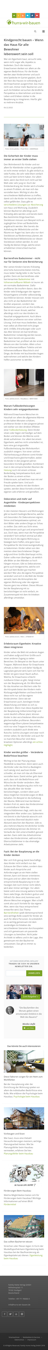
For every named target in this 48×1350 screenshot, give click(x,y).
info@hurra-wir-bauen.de (19, 1304)
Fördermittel (10, 1204)
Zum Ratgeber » (30, 996)
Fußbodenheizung (18, 429)
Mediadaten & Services (31, 1337)
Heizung (8, 470)
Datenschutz (19, 1340)
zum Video (30, 1028)
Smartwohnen (14, 1337)
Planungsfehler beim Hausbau (18, 1153)
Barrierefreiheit (11, 912)
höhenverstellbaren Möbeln (17, 282)
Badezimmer (24, 279)
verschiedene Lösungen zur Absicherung (23, 204)
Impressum (31, 1340)
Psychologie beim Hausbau (27, 1096)
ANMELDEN (34, 973)
